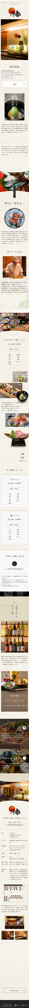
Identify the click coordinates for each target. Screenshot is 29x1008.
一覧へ (14, 84)
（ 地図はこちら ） (14, 837)
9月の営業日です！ (19, 74)
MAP (18, 1005)
